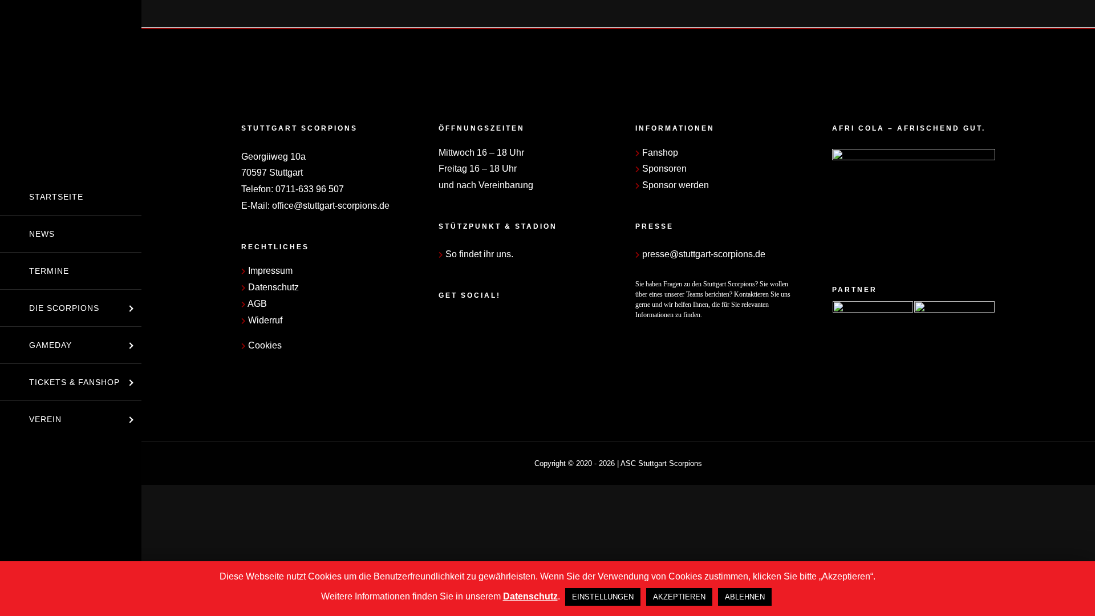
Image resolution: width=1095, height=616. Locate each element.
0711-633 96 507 (309, 189)
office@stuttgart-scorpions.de (331, 205)
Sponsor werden (674, 185)
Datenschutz (272, 287)
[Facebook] (442, 324)
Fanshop (659, 152)
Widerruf (264, 320)
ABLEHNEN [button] (745, 597)
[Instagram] (457, 324)
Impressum (269, 270)
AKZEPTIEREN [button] (679, 597)
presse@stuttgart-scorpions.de (702, 254)
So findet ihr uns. (478, 254)
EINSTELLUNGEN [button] (603, 597)
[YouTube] (472, 324)
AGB (256, 304)
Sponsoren (663, 168)
